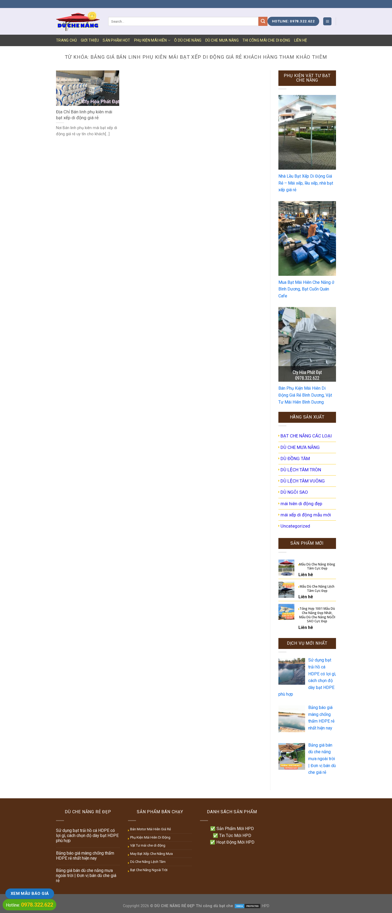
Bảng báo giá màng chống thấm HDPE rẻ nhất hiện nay (85, 856)
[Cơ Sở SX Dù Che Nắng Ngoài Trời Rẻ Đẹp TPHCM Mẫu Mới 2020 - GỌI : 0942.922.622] (78, 21)
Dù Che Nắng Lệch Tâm (148, 862)
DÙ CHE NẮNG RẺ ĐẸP (174, 906)
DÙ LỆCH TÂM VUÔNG (303, 481)
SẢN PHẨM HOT (116, 40)
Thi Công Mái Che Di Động (266, 40)
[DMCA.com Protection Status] (247, 906)
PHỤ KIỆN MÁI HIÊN (150, 40)
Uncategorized (295, 526)
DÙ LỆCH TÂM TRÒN (301, 469)
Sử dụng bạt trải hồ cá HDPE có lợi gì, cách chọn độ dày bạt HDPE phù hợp (87, 835)
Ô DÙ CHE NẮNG (188, 40)
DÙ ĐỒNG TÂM (295, 458)
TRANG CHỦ (66, 40)
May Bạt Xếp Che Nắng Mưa (151, 854)
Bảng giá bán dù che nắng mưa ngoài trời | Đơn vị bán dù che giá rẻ (86, 875)
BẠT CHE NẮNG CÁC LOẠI (306, 435)
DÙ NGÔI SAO (294, 492)
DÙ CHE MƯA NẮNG (222, 40)
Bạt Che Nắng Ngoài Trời (148, 870)
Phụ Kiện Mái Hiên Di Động (150, 837)
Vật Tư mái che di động (147, 845)
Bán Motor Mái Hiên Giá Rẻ (150, 829)
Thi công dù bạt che (214, 906)
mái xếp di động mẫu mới (306, 514)
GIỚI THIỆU (90, 40)
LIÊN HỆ (300, 40)
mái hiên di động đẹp (301, 503)
